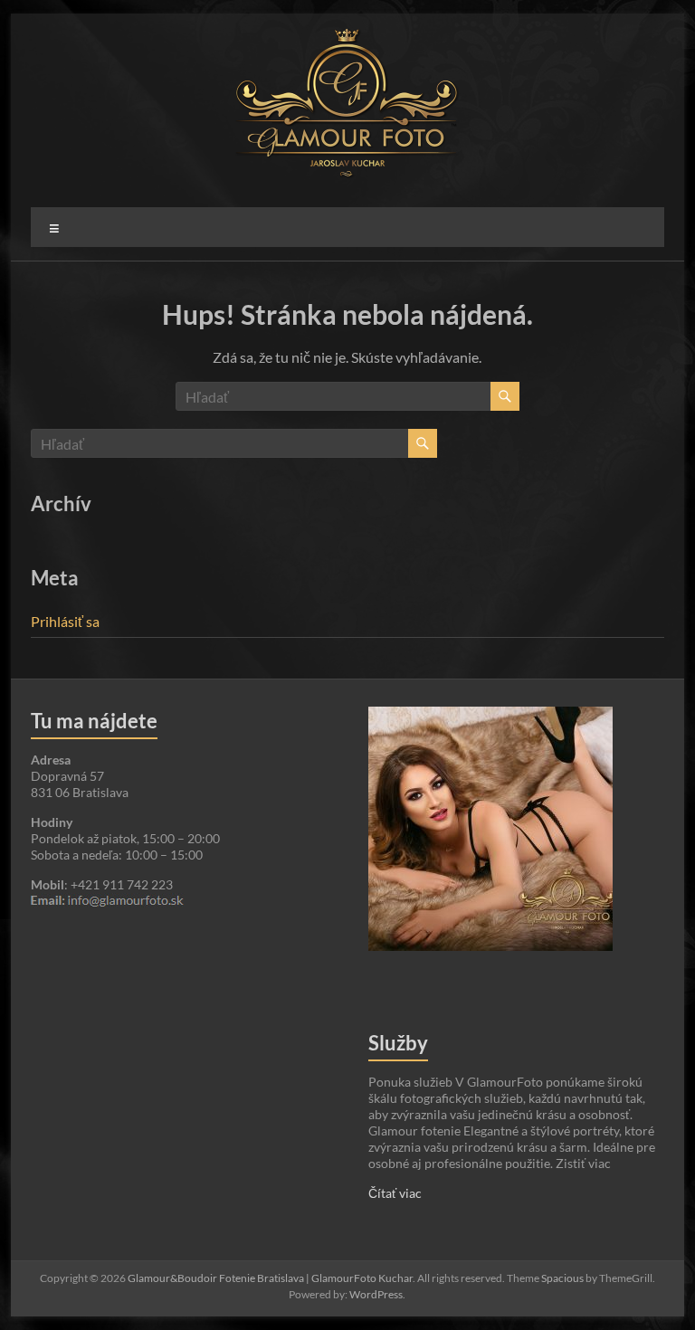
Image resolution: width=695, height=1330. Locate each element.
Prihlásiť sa (65, 621)
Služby (398, 1043)
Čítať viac (395, 1193)
